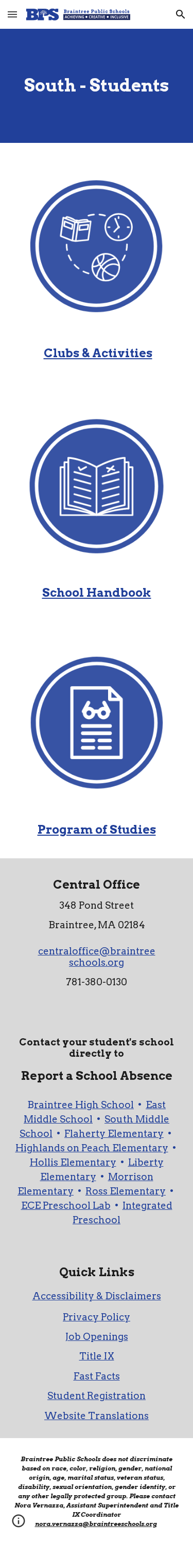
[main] (97, 86)
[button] (12, 14)
